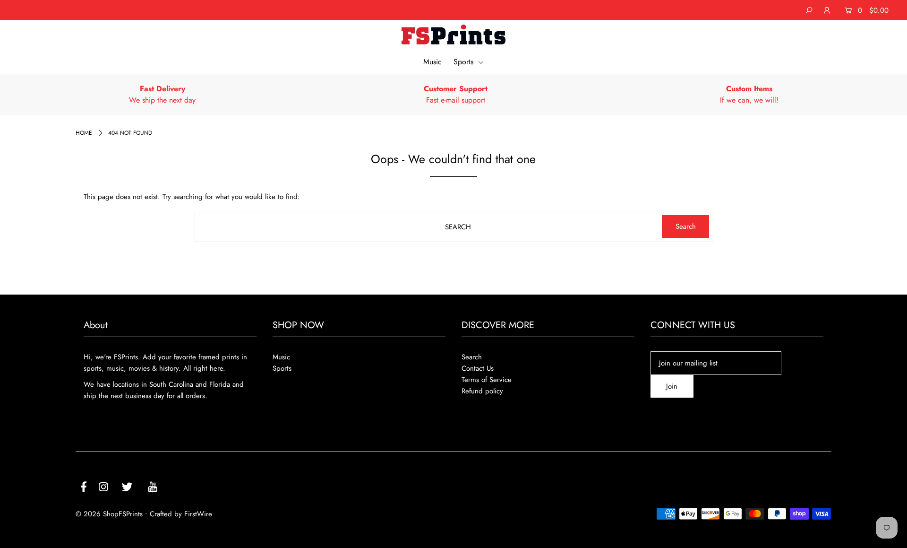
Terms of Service (487, 379)
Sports (465, 61)
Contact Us (478, 368)
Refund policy (482, 391)
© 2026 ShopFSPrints (109, 514)
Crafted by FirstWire (181, 514)
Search (472, 357)
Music (432, 61)
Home (84, 133)
